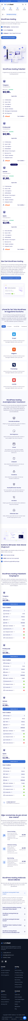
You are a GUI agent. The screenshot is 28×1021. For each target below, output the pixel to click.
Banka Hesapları (18, 997)
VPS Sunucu (3, 997)
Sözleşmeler (17, 1001)
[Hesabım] (25, 4)
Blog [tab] (4, 326)
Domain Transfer (5, 972)
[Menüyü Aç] (2, 4)
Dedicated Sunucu (5, 999)
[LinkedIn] (5, 961)
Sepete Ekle (14, 96)
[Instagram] (2, 961)
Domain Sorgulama (5, 970)
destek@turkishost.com (8, 955)
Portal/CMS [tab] (16, 326)
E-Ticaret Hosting (19, 975)
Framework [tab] (24, 326)
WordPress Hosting (19, 972)
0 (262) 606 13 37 (7, 952)
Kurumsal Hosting (19, 977)
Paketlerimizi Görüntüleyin (9, 37)
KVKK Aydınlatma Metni (7, 1017)
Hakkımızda (17, 994)
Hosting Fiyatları (18, 987)
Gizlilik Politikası (5, 1019)
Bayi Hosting (17, 979)
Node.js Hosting (18, 984)
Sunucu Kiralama (5, 1001)
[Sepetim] (22, 4)
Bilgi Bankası (17, 1006)
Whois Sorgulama (5, 975)
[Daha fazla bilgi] (10, 610)
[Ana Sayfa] (2, 14)
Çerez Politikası (23, 1019)
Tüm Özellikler (20, 116)
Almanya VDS (4, 1004)
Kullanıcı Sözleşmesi (19, 1017)
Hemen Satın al (14, 604)
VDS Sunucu (4, 994)
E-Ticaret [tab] (9, 326)
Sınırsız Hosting (18, 970)
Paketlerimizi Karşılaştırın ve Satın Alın (11, 278)
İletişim (16, 1004)
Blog (16, 1009)
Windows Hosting (18, 982)
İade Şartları (14, 1019)
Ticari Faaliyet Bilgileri (19, 999)
